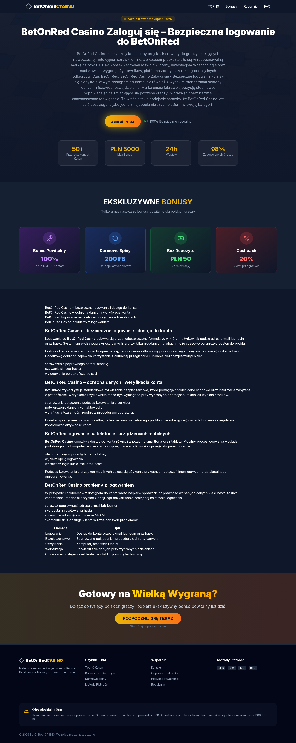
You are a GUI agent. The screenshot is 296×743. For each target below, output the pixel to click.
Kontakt (156, 667)
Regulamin (158, 684)
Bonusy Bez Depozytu (100, 673)
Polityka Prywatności (165, 678)
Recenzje (251, 6)
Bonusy (231, 6)
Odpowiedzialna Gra (164, 673)
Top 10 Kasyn (94, 667)
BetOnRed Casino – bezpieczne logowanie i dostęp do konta (91, 308)
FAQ (267, 6)
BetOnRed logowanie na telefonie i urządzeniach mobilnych (90, 317)
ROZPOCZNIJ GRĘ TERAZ (148, 618)
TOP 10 (213, 6)
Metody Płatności (96, 684)
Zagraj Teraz (122, 121)
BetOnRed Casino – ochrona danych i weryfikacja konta (87, 312)
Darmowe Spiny (95, 678)
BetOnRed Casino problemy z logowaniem (77, 322)
